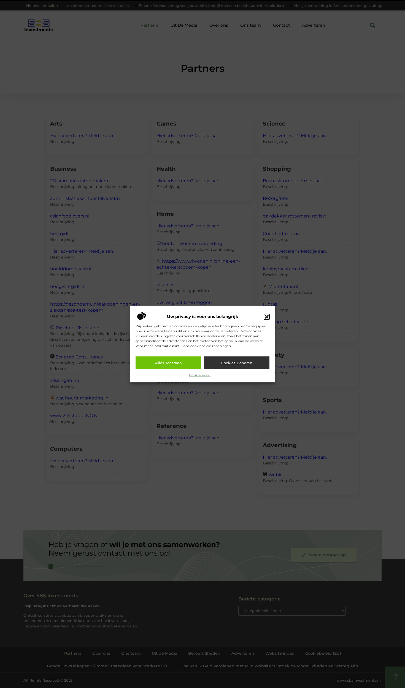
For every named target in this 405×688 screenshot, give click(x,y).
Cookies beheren (236, 362)
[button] (266, 316)
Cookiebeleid (199, 375)
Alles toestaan (168, 362)
